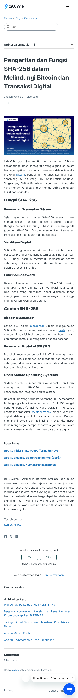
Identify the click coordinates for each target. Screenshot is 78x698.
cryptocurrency (41, 412)
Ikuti (10, 103)
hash (62, 330)
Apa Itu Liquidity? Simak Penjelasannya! (30, 464)
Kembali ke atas (14, 587)
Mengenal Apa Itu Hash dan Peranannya (29, 604)
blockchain (37, 326)
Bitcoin (20, 174)
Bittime (8, 18)
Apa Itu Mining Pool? (17, 633)
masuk (15, 669)
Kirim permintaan (53, 575)
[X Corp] (11, 536)
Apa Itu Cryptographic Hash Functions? (29, 640)
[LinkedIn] (16, 536)
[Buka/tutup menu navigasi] (67, 6)
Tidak (48, 557)
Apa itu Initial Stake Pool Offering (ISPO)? (31, 450)
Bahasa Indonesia (60, 690)
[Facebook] (5, 536)
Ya (29, 557)
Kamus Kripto (31, 18)
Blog (18, 18)
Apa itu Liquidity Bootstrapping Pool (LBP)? (32, 457)
